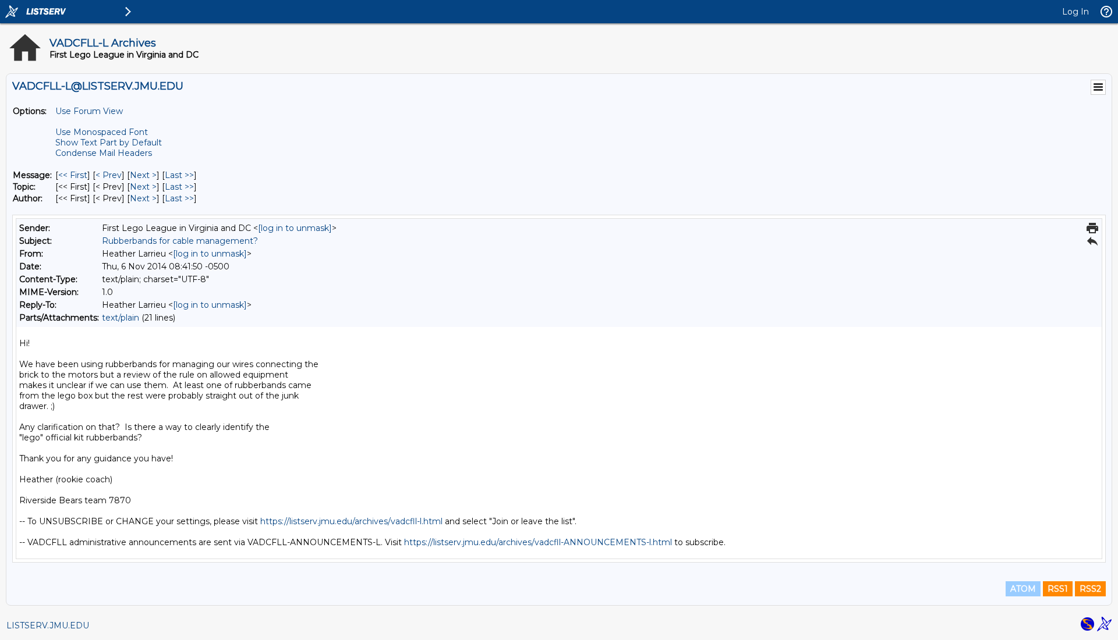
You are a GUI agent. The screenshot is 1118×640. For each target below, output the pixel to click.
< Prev (108, 175)
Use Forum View (89, 111)
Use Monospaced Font (101, 132)
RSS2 (1090, 589)
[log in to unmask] (295, 228)
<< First (72, 175)
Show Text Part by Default (108, 142)
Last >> (179, 175)
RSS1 (1058, 589)
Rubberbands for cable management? (180, 241)
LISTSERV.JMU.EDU (47, 625)
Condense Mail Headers (103, 153)
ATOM (1023, 589)
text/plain (120, 317)
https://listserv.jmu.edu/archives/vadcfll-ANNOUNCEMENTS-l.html (538, 542)
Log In (1075, 11)
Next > (143, 175)
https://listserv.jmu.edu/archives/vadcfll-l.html (351, 521)
